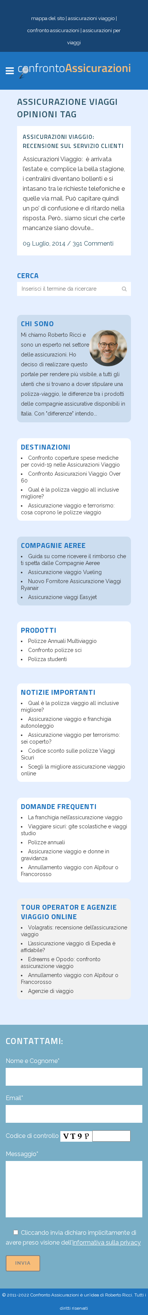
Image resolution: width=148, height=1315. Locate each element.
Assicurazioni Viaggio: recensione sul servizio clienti (73, 141)
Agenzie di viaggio (51, 991)
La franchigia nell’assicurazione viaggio (75, 817)
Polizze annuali (46, 842)
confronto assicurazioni (53, 30)
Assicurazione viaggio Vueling (65, 572)
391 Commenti (92, 243)
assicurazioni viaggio (91, 18)
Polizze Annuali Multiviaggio (62, 641)
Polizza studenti (47, 659)
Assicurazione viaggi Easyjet (62, 597)
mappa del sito (48, 18)
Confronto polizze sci (55, 650)
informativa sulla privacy (106, 1242)
